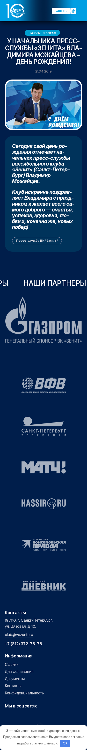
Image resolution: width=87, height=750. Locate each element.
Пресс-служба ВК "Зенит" (37, 240)
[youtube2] (15, 716)
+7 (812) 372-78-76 (23, 644)
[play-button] (22, 716)
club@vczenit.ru (19, 634)
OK (65, 743)
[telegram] (30, 716)
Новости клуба (42, 33)
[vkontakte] (7, 716)
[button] (83, 10)
